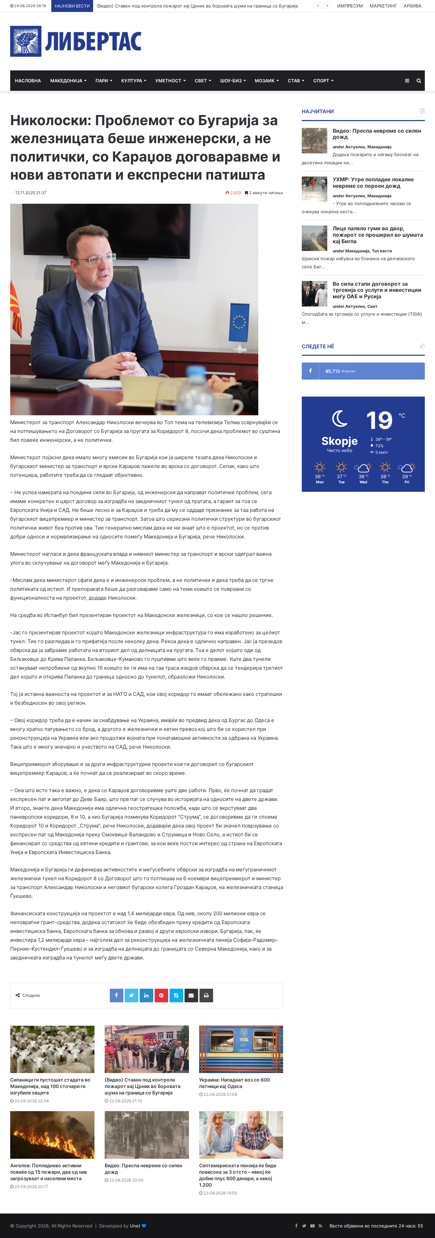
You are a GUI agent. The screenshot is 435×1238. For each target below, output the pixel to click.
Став (294, 80)
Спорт (321, 80)
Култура (131, 80)
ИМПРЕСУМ (350, 6)
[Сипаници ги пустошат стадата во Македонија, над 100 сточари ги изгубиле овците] (52, 1049)
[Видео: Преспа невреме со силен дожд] (147, 1135)
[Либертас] (76, 41)
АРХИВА (412, 6)
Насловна (28, 80)
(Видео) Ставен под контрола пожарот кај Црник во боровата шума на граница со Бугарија (197, 6)
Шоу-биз (231, 80)
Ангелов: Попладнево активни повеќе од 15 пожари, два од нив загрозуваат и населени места (48, 1171)
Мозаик (265, 80)
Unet (135, 1225)
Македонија (66, 80)
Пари (101, 80)
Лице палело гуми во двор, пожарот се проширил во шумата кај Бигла (378, 234)
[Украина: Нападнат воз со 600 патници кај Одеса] (241, 1049)
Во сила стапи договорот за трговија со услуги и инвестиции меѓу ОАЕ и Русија (377, 290)
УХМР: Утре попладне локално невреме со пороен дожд (373, 183)
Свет (201, 80)
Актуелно (355, 146)
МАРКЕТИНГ (383, 6)
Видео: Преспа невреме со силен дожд (377, 134)
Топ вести (382, 250)
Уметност (168, 80)
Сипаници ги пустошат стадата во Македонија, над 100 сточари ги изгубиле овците (50, 1086)
